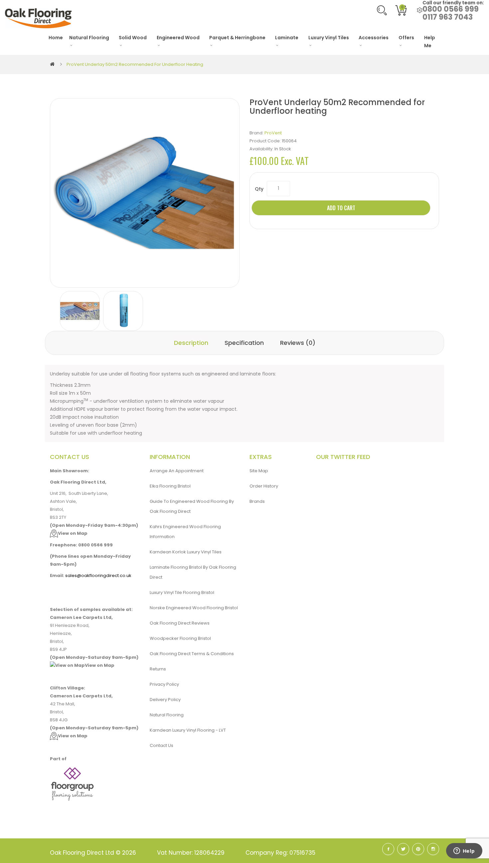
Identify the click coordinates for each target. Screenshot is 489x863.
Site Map (258, 471)
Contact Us (161, 745)
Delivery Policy (165, 699)
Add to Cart (341, 208)
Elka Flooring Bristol (170, 486)
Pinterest (418, 849)
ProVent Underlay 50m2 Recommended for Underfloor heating (135, 64)
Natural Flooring (167, 715)
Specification (244, 343)
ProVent (273, 133)
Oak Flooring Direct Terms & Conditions (192, 653)
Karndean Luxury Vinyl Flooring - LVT (188, 730)
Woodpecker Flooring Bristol (180, 638)
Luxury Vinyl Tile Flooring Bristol (182, 592)
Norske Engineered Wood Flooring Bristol (194, 608)
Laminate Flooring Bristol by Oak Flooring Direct (193, 572)
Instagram (433, 849)
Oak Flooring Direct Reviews (180, 623)
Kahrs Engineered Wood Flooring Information (185, 531)
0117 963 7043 (447, 17)
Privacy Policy (164, 684)
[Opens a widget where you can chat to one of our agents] (464, 851)
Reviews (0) (297, 343)
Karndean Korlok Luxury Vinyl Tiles (186, 552)
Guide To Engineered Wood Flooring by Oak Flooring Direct (192, 506)
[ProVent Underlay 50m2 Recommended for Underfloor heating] (80, 311)
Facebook (388, 849)
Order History (263, 486)
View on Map (72, 533)
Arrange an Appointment (177, 471)
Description (191, 343)
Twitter (403, 849)
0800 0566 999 (450, 9)
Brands (257, 501)
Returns (158, 669)
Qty (259, 189)
